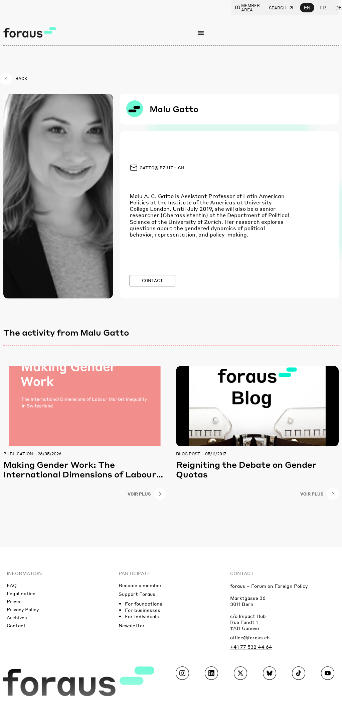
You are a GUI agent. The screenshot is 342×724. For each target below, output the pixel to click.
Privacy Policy (23, 609)
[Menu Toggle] (200, 32)
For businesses (142, 610)
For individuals (142, 616)
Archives (17, 617)
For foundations (143, 604)
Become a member (140, 585)
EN (307, 7)
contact (242, 573)
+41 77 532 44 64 (251, 647)
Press (13, 601)
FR (323, 7)
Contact (16, 625)
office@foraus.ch (250, 637)
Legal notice (21, 593)
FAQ (12, 585)
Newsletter (132, 625)
